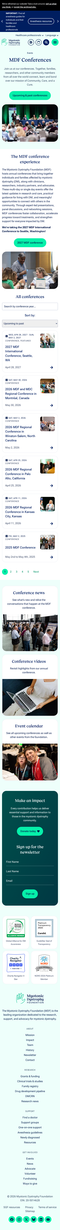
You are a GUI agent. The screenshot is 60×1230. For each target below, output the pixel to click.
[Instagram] (19, 1219)
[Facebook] (12, 1219)
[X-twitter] (26, 1219)
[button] (2, 21)
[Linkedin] (41, 1219)
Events (30, 53)
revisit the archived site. (25, 7)
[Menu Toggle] (55, 42)
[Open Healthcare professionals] (43, 35)
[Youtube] (48, 1219)
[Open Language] (58, 35)
